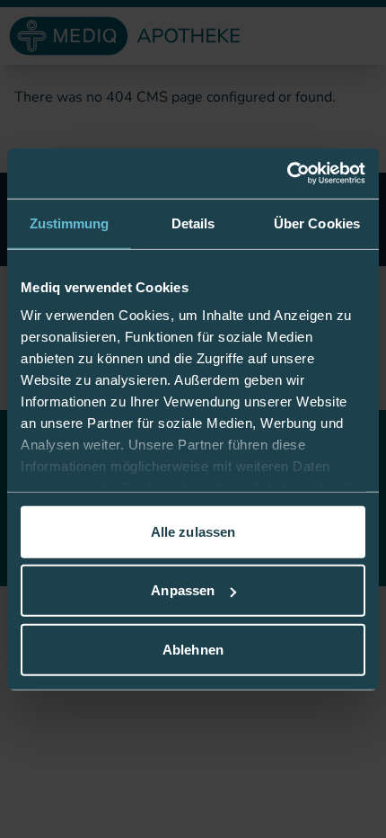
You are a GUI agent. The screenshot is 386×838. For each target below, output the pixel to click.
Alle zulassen (193, 531)
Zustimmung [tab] (70, 222)
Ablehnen (193, 648)
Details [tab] (193, 222)
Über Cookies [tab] (317, 222)
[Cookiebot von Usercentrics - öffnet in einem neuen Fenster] (286, 173)
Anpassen (183, 590)
